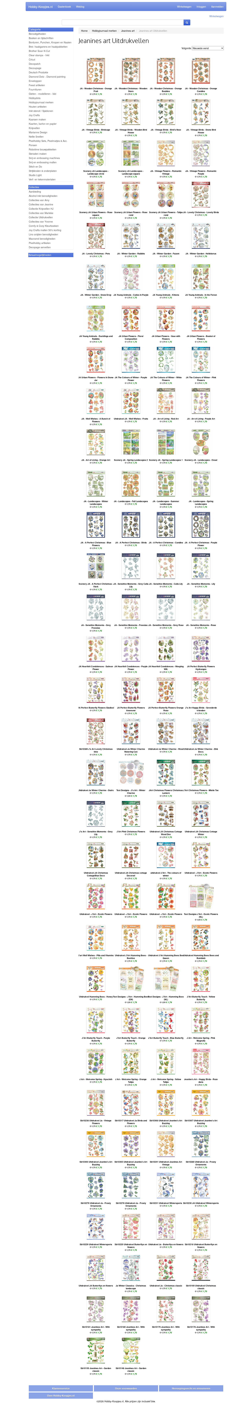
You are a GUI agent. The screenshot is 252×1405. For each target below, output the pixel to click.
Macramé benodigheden (42, 238)
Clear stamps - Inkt (39, 55)
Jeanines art (128, 30)
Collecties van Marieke (41, 213)
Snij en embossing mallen (43, 162)
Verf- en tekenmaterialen (42, 179)
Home (84, 30)
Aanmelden (217, 6)
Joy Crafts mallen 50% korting (45, 230)
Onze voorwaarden (126, 1388)
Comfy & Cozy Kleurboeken (44, 225)
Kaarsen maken (37, 119)
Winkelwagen (184, 6)
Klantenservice (61, 1388)
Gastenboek (64, 6)
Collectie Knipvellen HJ (41, 208)
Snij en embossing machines (44, 158)
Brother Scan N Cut (39, 51)
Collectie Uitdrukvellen (41, 217)
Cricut (32, 59)
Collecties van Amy (39, 200)
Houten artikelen (38, 106)
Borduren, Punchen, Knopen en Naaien (50, 42)
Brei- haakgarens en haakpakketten (48, 46)
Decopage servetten (40, 247)
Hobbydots (34, 98)
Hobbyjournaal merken (41, 102)
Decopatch (34, 63)
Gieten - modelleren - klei (42, 93)
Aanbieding (35, 191)
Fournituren (35, 89)
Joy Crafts (34, 115)
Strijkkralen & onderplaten (43, 170)
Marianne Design (38, 132)
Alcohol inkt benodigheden (43, 196)
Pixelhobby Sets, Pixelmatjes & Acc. (48, 141)
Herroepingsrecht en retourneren (191, 1388)
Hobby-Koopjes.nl (40, 6)
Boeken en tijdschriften (41, 38)
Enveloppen (35, 81)
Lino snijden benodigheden (43, 234)
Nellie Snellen (36, 136)
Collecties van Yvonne (41, 221)
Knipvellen (34, 128)
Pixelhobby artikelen (40, 243)
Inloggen (201, 6)
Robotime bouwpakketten (42, 149)
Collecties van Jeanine (41, 204)
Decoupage (35, 68)
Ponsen (33, 145)
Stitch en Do (35, 166)
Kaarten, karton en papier (43, 123)
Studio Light (35, 175)
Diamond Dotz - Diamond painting (47, 76)
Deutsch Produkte (38, 72)
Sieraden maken (38, 153)
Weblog (80, 6)
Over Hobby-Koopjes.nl (61, 1395)
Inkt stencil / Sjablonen (41, 111)
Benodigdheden (37, 33)
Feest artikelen (37, 85)
